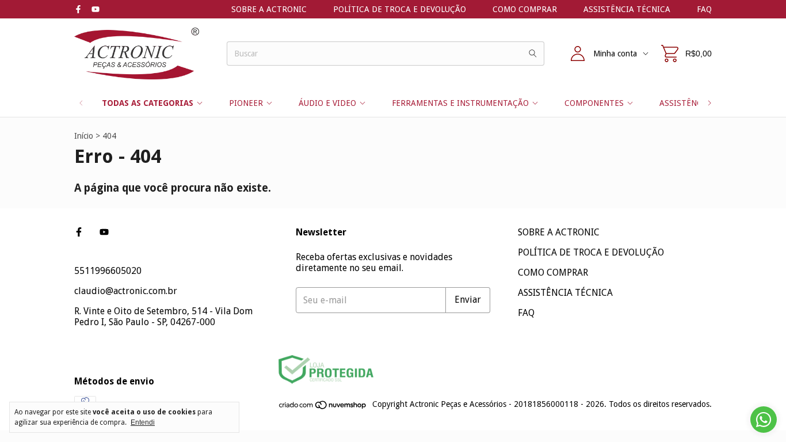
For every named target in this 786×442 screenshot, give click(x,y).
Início (83, 135)
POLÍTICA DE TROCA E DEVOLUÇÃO (399, 9)
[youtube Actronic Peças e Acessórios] (95, 9)
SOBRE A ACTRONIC (269, 9)
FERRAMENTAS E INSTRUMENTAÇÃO (460, 103)
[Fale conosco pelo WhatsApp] (763, 419)
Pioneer (246, 103)
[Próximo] (709, 103)
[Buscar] (532, 53)
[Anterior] (81, 103)
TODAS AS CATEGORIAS (147, 103)
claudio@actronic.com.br (125, 290)
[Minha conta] (577, 53)
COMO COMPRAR (525, 9)
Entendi (143, 422)
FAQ (704, 9)
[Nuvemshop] (323, 407)
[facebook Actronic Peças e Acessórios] (78, 9)
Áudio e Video (327, 103)
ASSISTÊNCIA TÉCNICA (626, 9)
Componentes (594, 103)
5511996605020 (108, 270)
